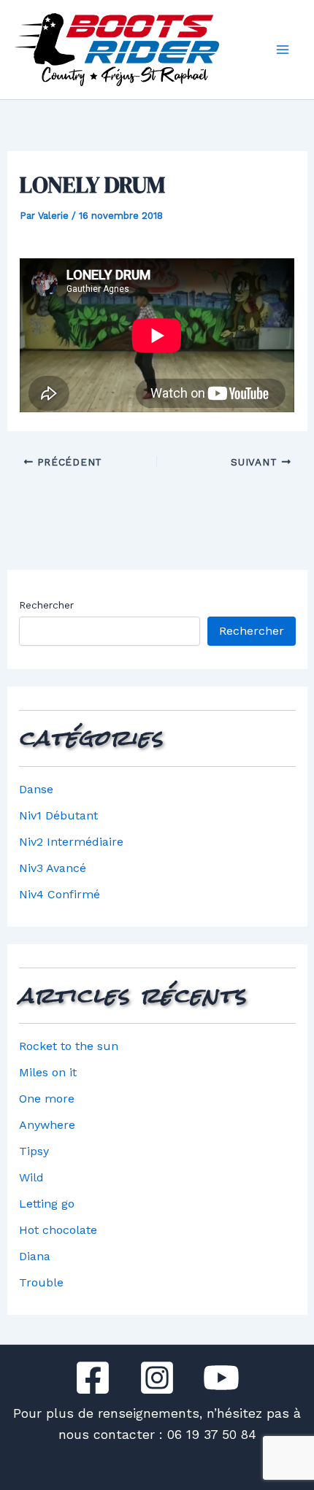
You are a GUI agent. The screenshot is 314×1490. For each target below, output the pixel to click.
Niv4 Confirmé (59, 894)
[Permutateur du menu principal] (282, 49)
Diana (34, 1256)
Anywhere (47, 1125)
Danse (36, 789)
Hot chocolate (58, 1230)
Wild (31, 1177)
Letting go (46, 1204)
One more (46, 1098)
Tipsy (34, 1151)
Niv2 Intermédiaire (71, 842)
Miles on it (48, 1072)
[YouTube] (221, 1377)
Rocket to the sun (68, 1046)
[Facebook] (92, 1377)
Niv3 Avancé (52, 868)
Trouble (41, 1282)
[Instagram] (157, 1377)
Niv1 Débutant (58, 815)
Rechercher (46, 605)
